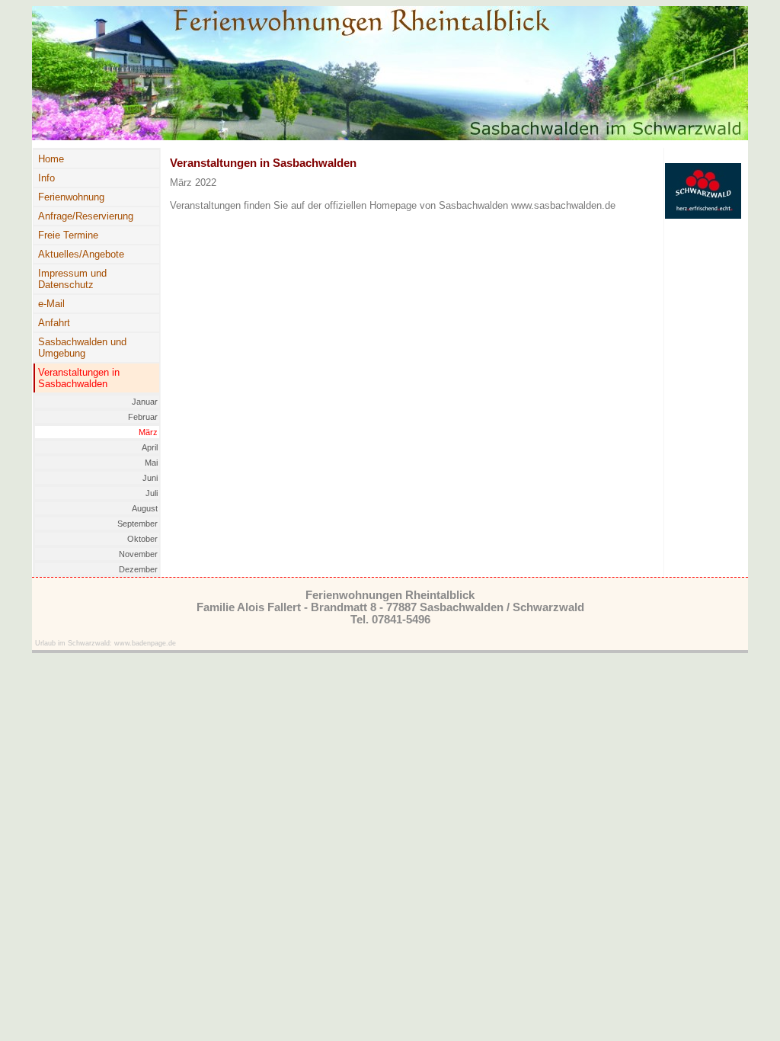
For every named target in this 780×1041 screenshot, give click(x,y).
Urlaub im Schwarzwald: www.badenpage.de (105, 643)
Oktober (142, 538)
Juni (150, 477)
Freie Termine (68, 235)
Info (46, 178)
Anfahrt (54, 322)
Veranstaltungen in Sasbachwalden (79, 378)
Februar (143, 416)
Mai (151, 462)
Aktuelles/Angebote (81, 254)
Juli (151, 493)
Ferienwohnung (71, 197)
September (137, 523)
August (145, 508)
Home (51, 159)
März (148, 432)
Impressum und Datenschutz (72, 278)
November (138, 554)
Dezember (138, 569)
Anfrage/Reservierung (85, 216)
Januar (145, 401)
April (150, 447)
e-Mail (51, 303)
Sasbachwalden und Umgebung (82, 347)
